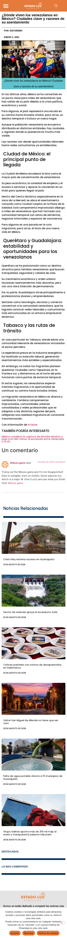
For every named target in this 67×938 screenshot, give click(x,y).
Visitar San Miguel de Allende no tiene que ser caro (30, 722)
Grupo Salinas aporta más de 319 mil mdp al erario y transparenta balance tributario (29, 833)
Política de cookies (48, 933)
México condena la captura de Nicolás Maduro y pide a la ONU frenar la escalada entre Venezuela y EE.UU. (33, 439)
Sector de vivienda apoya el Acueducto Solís (30, 612)
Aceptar (15, 933)
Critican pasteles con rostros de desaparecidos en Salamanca (32, 666)
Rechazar (29, 933)
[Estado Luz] (33, 5)
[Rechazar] (62, 922)
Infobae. (33, 424)
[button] (6, 6)
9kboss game (17, 462)
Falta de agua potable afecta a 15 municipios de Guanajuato (32, 777)
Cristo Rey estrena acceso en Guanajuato (28, 559)
